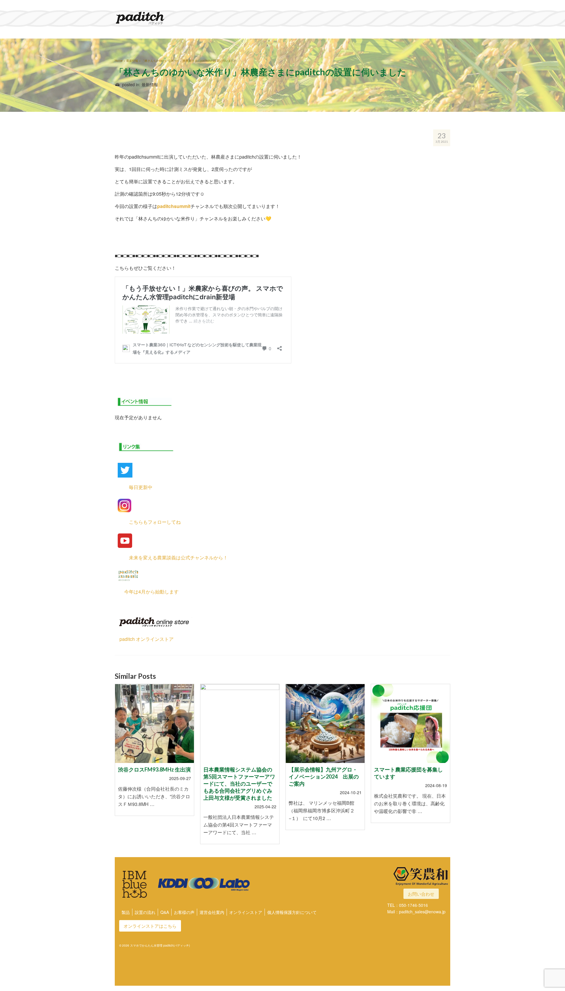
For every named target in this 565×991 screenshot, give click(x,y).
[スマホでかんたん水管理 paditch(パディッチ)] (168, 18)
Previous (120, 767)
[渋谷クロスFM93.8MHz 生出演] (154, 723)
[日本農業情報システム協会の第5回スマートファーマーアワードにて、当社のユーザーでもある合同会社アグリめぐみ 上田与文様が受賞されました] (239, 723)
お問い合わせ (421, 894)
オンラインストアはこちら (150, 926)
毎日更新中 (133, 487)
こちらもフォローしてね (148, 521)
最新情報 (150, 84)
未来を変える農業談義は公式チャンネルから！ (171, 557)
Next (445, 767)
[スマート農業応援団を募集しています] (410, 723)
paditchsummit (173, 206)
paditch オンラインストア (144, 639)
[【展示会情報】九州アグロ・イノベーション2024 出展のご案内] (325, 723)
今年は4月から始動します (147, 591)
